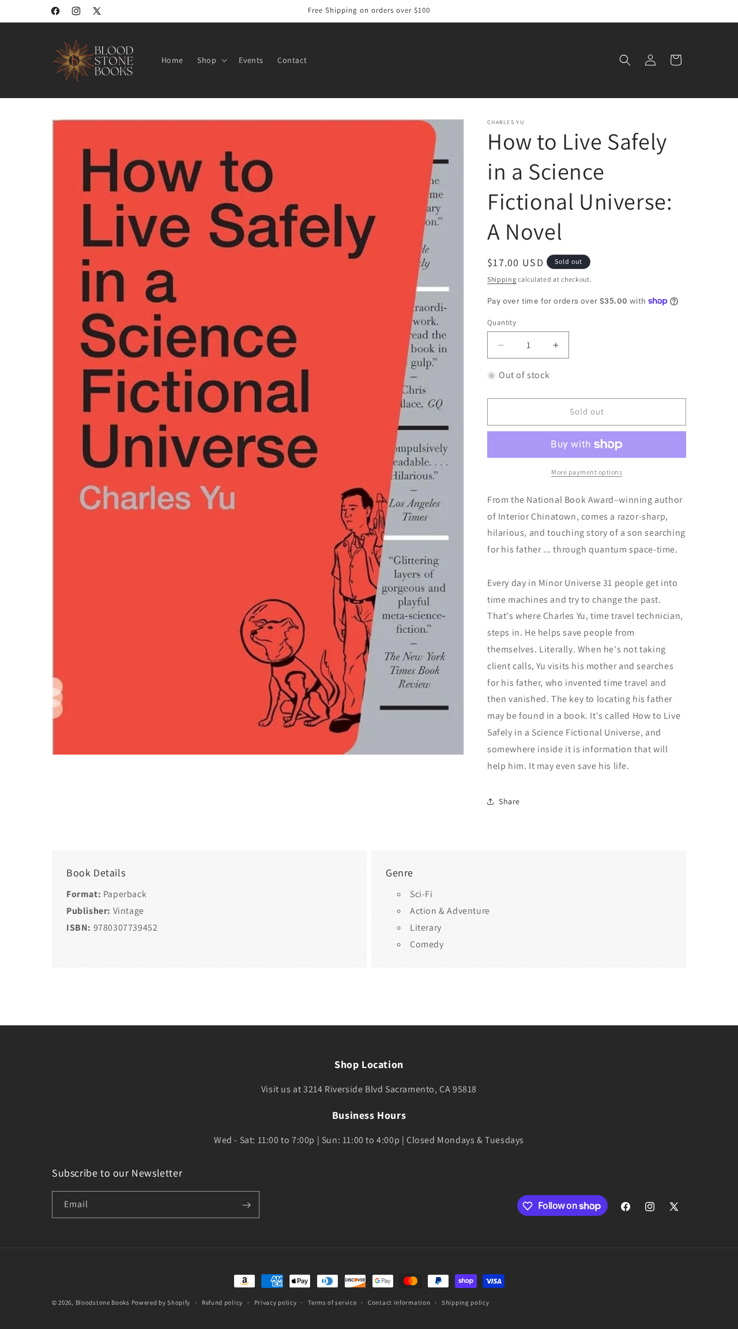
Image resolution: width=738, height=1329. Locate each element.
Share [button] (509, 801)
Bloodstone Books (103, 1302)
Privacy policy (275, 1302)
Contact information (399, 1302)
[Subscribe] (246, 1205)
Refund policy (222, 1302)
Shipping (502, 279)
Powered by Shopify (161, 1302)
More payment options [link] (586, 472)
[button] (211, 60)
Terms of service (332, 1302)
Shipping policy (466, 1302)
